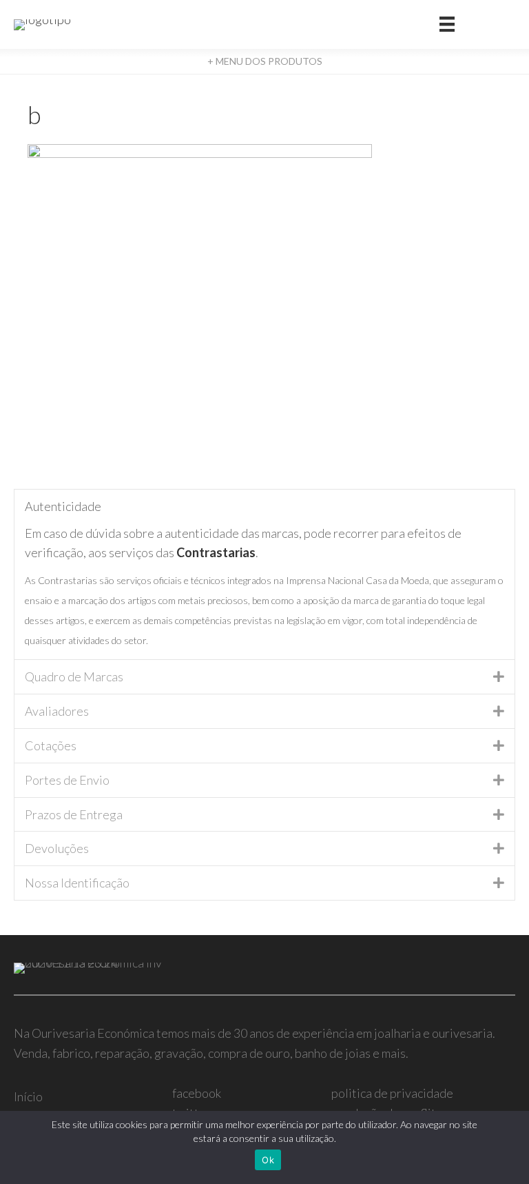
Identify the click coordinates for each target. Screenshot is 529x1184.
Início (28, 1096)
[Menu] (447, 24)
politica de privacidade (392, 1093)
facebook (196, 1093)
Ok (268, 1159)
